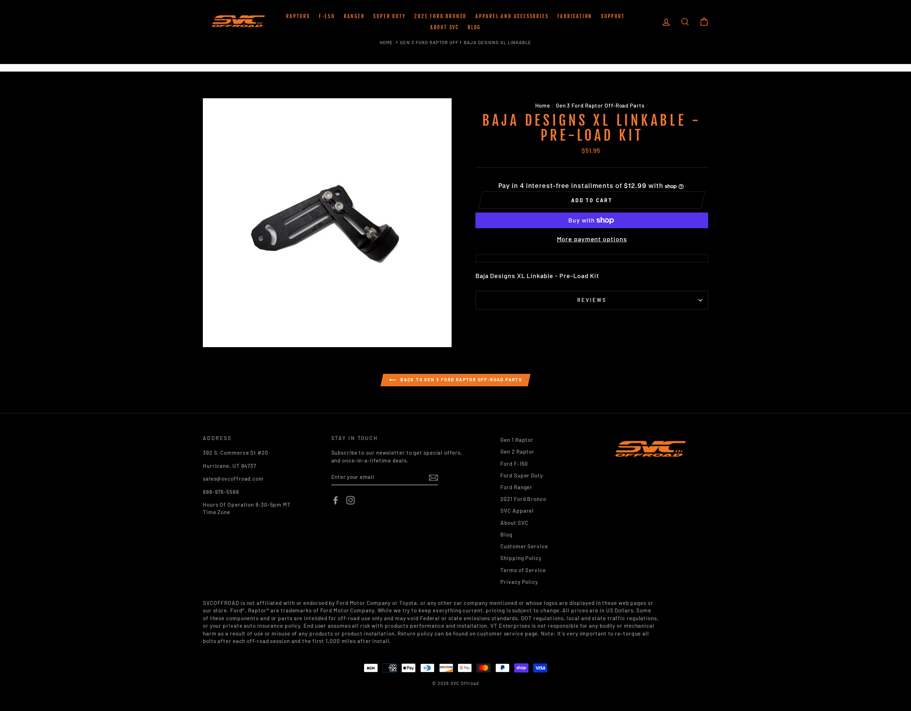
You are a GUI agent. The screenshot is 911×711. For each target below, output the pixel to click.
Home (386, 42)
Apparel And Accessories (511, 16)
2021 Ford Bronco (440, 16)
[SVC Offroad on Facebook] (335, 500)
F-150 (327, 16)
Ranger (354, 16)
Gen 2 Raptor (517, 451)
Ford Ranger (516, 487)
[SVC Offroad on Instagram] (350, 500)
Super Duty (389, 16)
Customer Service (524, 546)
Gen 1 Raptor (516, 439)
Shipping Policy (521, 558)
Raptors (298, 16)
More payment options (592, 239)
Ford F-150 (514, 463)
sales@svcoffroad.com (233, 478)
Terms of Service (523, 570)
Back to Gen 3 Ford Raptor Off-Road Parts (460, 379)
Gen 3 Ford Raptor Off (429, 42)
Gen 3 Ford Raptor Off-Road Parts (600, 105)
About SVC (444, 27)
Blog (474, 27)
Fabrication (574, 16)
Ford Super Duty (521, 475)
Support (613, 16)
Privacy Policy (519, 582)
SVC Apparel (517, 510)
